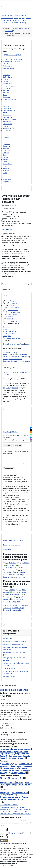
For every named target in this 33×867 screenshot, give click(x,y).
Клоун (5, 57)
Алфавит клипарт (7, 18)
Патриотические (9, 570)
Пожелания (22, 572)
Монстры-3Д (7, 84)
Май (26, 605)
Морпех (6, 182)
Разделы (10, 16)
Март (17, 605)
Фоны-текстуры (14, 312)
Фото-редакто (12, 321)
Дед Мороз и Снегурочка (12, 55)
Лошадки (6, 150)
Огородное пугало (9, 99)
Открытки (4, 22)
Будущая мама (8, 68)
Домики (6, 137)
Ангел (5, 95)
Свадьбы (6, 577)
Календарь (17, 18)
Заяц (5, 155)
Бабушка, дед (8, 66)
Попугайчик (7, 164)
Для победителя (9, 344)
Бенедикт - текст (17, 361)
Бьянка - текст (23, 785)
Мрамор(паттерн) (9, 354)
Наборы (10, 316)
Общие (12, 565)
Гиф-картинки (13, 314)
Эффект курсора (15, 799)
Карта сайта (12, 809)
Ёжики (5, 159)
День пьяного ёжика (9, 770)
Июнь (5, 608)
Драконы (6, 144)
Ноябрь (12, 610)
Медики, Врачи (8, 117)
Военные (26, 563)
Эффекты (10, 319)
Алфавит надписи (20, 16)
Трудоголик (7, 121)
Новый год (20, 344)
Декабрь (18, 610)
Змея (5, 173)
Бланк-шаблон (13, 310)
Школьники (7, 108)
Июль (9, 608)
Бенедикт (6, 361)
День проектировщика (21, 766)
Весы (2, 795)
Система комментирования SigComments (10, 820)
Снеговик (6, 75)
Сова (5, 162)
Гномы (5, 81)
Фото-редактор (8, 549)
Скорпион (11, 795)
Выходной (4, 792)
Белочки (6, 153)
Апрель (22, 605)
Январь (5, 605)
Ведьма (5, 79)
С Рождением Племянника (19, 357)
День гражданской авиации (14, 768)
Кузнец (5, 113)
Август (14, 608)
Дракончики (7, 146)
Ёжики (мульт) (6, 751)
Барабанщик (7, 124)
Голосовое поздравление (12, 338)
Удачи (27, 344)
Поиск (11, 22)
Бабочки (6, 170)
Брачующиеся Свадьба (11, 61)
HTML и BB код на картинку (13, 540)
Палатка (12, 758)
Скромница (5, 749)
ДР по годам (20, 577)
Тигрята (6, 148)
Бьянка (11, 785)
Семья (5, 64)
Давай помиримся (19, 792)
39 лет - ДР (5, 778)
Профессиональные (10, 567)
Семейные (12, 563)
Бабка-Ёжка (7, 77)
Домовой (6, 97)
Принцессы (7, 88)
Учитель (6, 106)
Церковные (7, 572)
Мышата (6, 168)
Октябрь (6, 610)
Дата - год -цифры (8, 764)
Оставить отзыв (6, 814)
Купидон (6, 93)
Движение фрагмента (10, 797)
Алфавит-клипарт (9, 333)
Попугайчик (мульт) (21, 749)
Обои (5, 329)
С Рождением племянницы (12, 359)
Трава (20, 758)
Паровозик (7, 130)
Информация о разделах (14, 689)
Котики (5, 157)
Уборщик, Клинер (9, 119)
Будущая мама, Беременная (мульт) (14, 752)
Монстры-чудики (9, 86)
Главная (4, 16)
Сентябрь (20, 608)
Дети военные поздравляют (13, 59)
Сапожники (7, 115)
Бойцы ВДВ (7, 179)
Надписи (13, 303)
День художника (17, 773)
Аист (5, 166)
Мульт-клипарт (14, 308)
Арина (27, 361)
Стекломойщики (9, 110)
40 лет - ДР (17, 778)
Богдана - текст (7, 782)
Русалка (6, 90)
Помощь (24, 811)
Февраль (12, 605)
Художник (6, 126)
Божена (19, 782)
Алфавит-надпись (9, 331)
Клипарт (13, 305)
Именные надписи (15, 575)
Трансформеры (8, 128)
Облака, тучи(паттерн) (11, 352)
